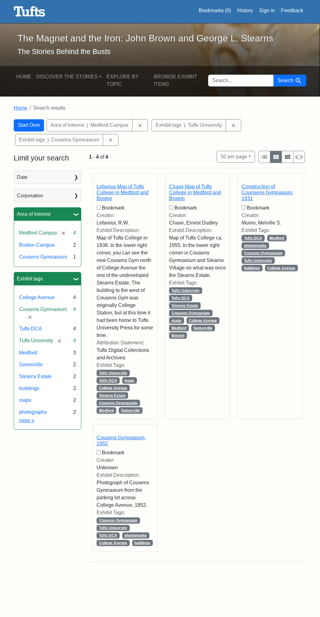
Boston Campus (37, 245)
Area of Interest (33, 214)
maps (25, 400)
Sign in (267, 10)
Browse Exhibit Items (175, 80)
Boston (178, 335)
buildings (29, 388)
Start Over (29, 125)
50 (234, 156)
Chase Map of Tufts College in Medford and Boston (195, 192)
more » (26, 420)
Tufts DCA (30, 328)
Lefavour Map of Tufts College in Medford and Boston (122, 192)
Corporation (30, 195)
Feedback (292, 10)
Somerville (31, 364)
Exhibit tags (30, 278)
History (245, 10)
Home (23, 76)
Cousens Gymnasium (43, 256)
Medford (28, 352)
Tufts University (113, 373)
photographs (33, 412)
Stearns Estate (35, 376)
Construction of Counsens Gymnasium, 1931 (267, 192)
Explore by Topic (123, 80)
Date (22, 177)
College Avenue (37, 297)
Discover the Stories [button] (67, 76)
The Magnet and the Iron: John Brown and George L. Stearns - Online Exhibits (29, 11)
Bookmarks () (215, 10)
